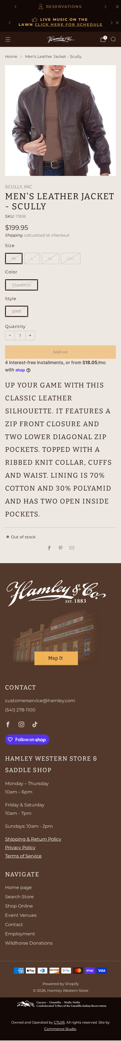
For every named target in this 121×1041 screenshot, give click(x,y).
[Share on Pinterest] (60, 548)
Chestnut (21, 284)
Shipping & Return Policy (33, 839)
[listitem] (60, 6)
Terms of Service (23, 856)
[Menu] (8, 39)
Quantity (15, 326)
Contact (14, 924)
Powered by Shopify (60, 984)
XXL (70, 258)
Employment (20, 933)
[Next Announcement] (105, 6)
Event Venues (21, 915)
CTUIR (59, 1022)
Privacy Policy (20, 847)
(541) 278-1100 (20, 710)
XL (50, 258)
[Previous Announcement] (15, 6)
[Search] (113, 39)
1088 (16, 311)
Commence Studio (60, 1029)
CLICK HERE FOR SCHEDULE (69, 24)
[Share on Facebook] (49, 548)
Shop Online (19, 906)
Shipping (14, 235)
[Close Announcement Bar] (117, 23)
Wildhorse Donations (29, 943)
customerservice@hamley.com (40, 700)
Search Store (19, 896)
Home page (18, 887)
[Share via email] (71, 548)
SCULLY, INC (18, 186)
